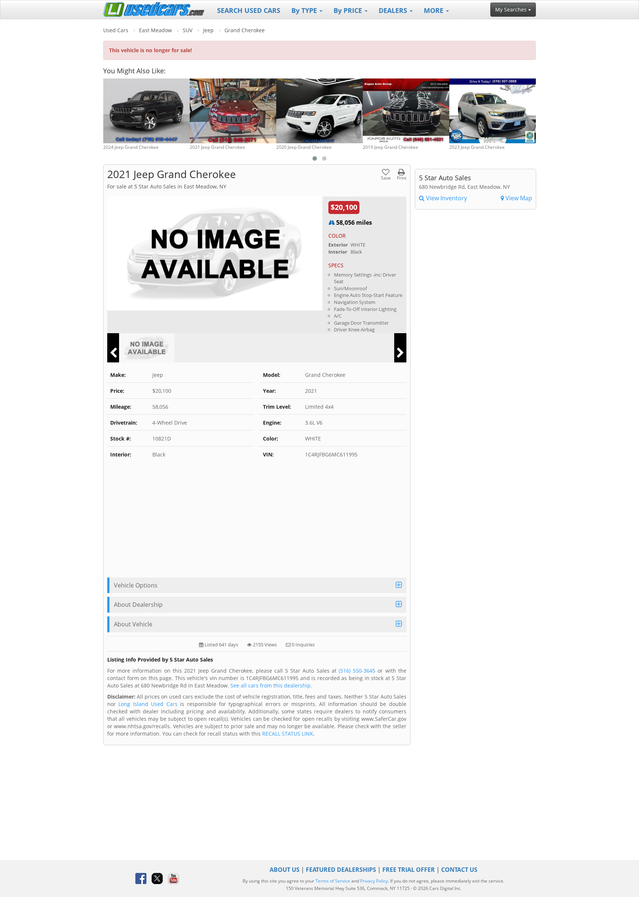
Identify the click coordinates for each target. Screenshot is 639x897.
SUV (187, 30)
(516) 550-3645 (357, 670)
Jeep (208, 30)
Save (386, 177)
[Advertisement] (256, 522)
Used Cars (115, 30)
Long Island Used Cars (147, 703)
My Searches (511, 9)
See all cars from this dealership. (271, 685)
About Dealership (138, 604)
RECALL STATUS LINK (287, 733)
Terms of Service (332, 881)
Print (401, 177)
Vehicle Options (136, 585)
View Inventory (446, 198)
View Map (518, 198)
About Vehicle (133, 624)
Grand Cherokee (244, 30)
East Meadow (155, 30)
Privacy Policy (374, 881)
